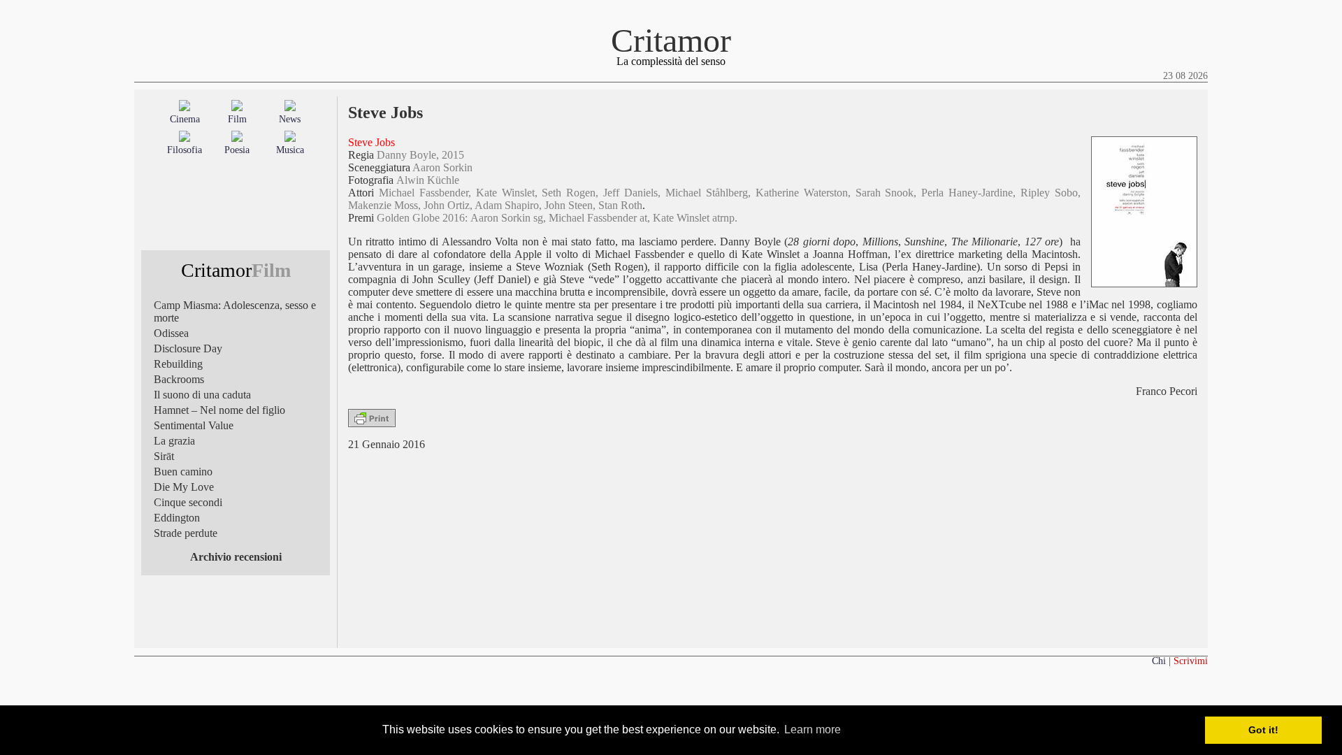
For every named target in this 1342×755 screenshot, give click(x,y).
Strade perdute (185, 533)
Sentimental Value (193, 425)
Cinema (185, 119)
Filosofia (184, 150)
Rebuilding (178, 364)
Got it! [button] (1263, 729)
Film (237, 119)
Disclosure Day (188, 348)
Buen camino (183, 471)
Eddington (177, 518)
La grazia (174, 441)
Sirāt (164, 456)
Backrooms (179, 379)
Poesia (237, 150)
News (290, 119)
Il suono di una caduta (202, 395)
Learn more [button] (812, 729)
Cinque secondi (188, 502)
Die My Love (184, 487)
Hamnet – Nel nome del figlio (219, 410)
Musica (290, 150)
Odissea (171, 333)
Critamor (671, 40)
